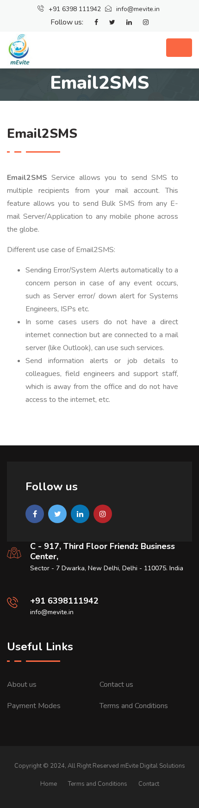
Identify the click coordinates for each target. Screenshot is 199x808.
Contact (148, 784)
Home (48, 784)
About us (22, 684)
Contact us (116, 684)
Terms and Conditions (134, 706)
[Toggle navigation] (179, 47)
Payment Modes (34, 706)
